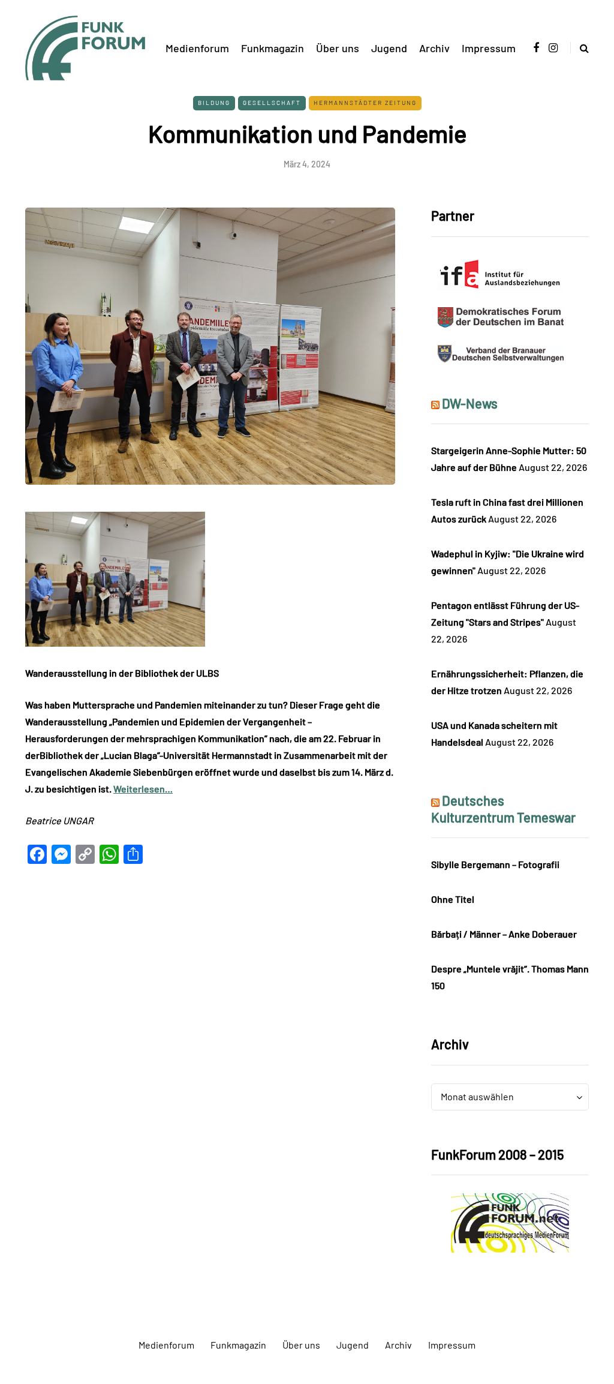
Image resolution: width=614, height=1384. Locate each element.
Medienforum (197, 48)
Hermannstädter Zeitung (365, 102)
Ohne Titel (452, 899)
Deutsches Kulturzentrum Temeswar (503, 808)
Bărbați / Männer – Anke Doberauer (504, 933)
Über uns (337, 48)
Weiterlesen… (143, 788)
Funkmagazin (272, 48)
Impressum (489, 48)
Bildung (214, 102)
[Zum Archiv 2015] (510, 1221)
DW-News (470, 403)
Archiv (434, 48)
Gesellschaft (272, 102)
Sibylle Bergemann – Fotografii (495, 864)
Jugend (389, 48)
